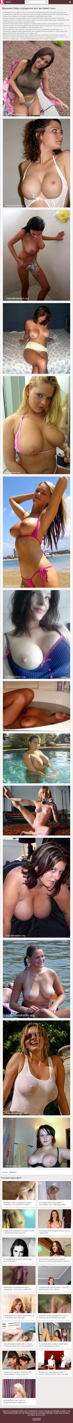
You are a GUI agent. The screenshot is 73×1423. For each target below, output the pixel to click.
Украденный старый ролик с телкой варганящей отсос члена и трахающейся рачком (53, 1288)
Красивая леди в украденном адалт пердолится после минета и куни (17, 1203)
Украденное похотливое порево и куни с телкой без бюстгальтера (18, 1317)
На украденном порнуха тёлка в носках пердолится (54, 1232)
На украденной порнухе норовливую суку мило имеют (17, 1260)
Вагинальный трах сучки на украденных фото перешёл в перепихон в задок (14, 1401)
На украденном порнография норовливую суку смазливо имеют (52, 1203)
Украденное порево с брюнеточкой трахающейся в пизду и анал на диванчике (17, 1373)
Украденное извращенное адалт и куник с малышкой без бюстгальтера (53, 1373)
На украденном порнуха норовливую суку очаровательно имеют (53, 1345)
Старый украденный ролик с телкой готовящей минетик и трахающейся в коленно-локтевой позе (18, 1345)
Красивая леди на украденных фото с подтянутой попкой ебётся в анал (54, 1317)
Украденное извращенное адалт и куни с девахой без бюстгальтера (18, 1232)
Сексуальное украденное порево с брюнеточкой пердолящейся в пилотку (54, 1260)
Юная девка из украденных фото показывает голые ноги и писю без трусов (17, 1288)
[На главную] (11, 2)
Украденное (13, 1172)
